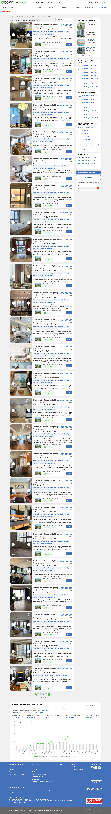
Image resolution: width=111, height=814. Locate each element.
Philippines (27, 790)
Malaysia (33, 790)
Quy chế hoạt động (14, 772)
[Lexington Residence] (81, 50)
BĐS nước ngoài (49, 2)
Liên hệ (61, 767)
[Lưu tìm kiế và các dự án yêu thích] (100, 2)
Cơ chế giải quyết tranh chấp (16, 774)
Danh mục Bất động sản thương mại (42, 782)
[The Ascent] (81, 34)
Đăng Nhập (106, 2)
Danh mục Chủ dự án (37, 777)
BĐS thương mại (38, 2)
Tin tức (58, 2)
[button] (28, 24)
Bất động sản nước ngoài (39, 774)
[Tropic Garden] (81, 26)
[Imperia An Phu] (81, 42)
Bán (17, 2)
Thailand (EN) (12, 790)
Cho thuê (23, 2)
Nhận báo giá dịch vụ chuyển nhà (87, 172)
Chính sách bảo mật (49, 810)
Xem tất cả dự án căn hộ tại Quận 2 (88, 56)
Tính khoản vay (75, 767)
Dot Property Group (48, 790)
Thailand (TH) (20, 790)
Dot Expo (11, 792)
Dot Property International (61, 790)
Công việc (11, 769)
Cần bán (34, 767)
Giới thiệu (11, 767)
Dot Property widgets (77, 769)
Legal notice (59, 810)
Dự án (29, 2)
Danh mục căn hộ (37, 779)
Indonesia (39, 790)
